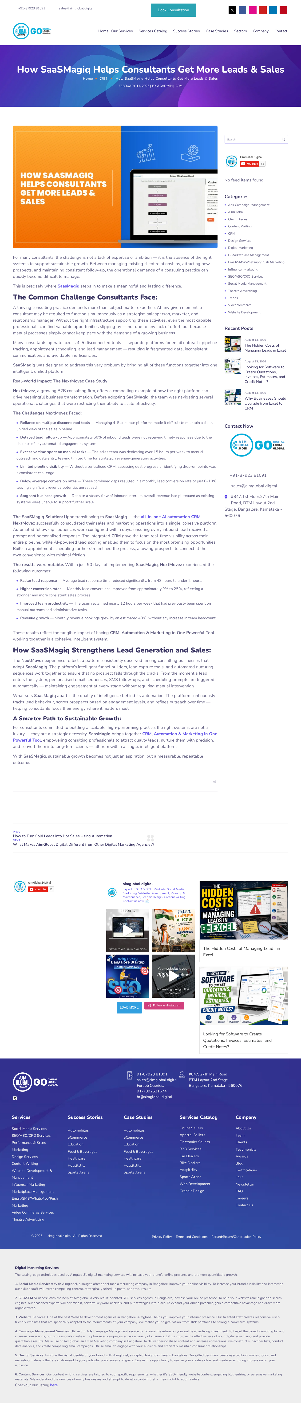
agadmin (165, 86)
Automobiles (78, 1130)
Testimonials (246, 1149)
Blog (239, 1163)
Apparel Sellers (192, 1135)
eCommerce (77, 1137)
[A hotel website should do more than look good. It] (127, 930)
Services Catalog (153, 31)
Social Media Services (29, 1128)
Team (240, 1135)
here (54, 1385)
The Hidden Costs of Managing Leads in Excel (265, 348)
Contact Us (244, 1205)
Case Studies (217, 31)
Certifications (246, 1170)
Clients (241, 1142)
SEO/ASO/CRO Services (245, 276)
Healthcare (76, 1158)
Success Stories (186, 31)
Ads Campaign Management (248, 205)
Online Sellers (191, 1128)
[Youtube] (263, 10)
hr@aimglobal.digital (154, 1096)
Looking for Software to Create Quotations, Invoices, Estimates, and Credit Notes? (265, 374)
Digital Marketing (240, 248)
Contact (280, 31)
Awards (242, 1156)
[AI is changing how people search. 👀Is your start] (127, 976)
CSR (239, 1177)
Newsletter (245, 1184)
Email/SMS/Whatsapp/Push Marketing (256, 262)
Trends (233, 298)
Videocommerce (239, 305)
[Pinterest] (283, 10)
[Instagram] (252, 10)
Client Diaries (237, 219)
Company (261, 31)
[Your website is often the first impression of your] (173, 976)
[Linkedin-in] (273, 10)
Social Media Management (247, 283)
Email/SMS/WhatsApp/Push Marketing (35, 1202)
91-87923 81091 (152, 1074)
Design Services (239, 240)
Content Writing (240, 226)
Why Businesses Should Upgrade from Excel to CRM (265, 403)
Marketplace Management (33, 1191)
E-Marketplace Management (248, 255)
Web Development (195, 1183)
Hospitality (76, 1165)
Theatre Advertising (242, 291)
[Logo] (32, 31)
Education (75, 1144)
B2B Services (190, 1149)
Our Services (122, 31)
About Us (243, 1128)
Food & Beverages (82, 1151)
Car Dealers (189, 1155)
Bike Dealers (190, 1163)
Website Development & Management (32, 1174)
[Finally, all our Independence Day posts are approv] (173, 930)
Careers (242, 1198)
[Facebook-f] (242, 10)
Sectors (240, 31)
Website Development (244, 312)
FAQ (239, 1191)
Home (103, 31)
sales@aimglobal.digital (76, 8)
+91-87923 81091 (31, 8)
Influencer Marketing (243, 269)
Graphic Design (192, 1191)
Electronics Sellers (195, 1142)
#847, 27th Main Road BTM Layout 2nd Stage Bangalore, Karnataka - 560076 (215, 1080)
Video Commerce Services (33, 1212)
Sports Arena (78, 1172)
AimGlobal (236, 212)
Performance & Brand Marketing (29, 1146)
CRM (103, 78)
